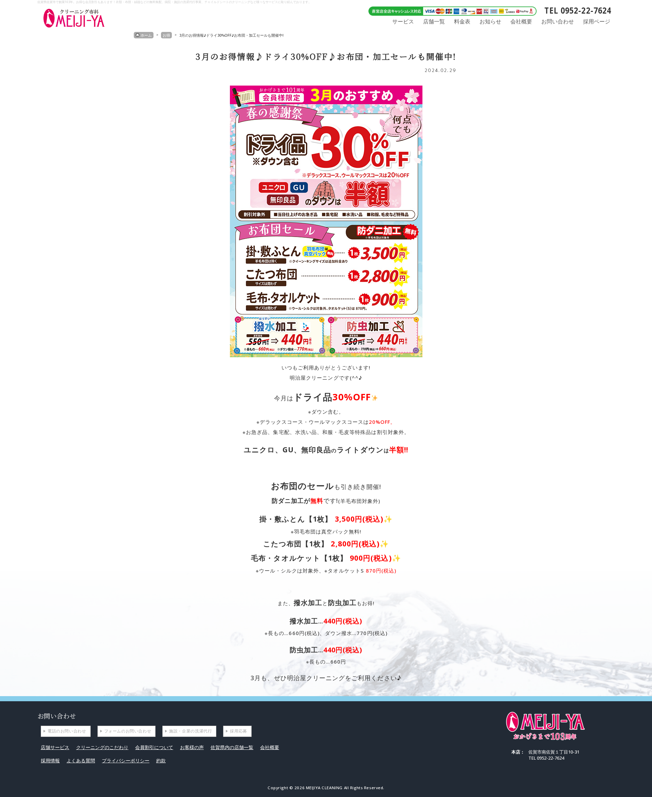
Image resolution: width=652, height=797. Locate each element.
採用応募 (238, 731)
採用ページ (596, 21)
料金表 (462, 21)
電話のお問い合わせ (67, 731)
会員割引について (154, 747)
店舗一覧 (434, 21)
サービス (403, 21)
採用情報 (50, 760)
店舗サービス (55, 747)
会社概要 (521, 21)
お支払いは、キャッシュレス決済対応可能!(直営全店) (450, 10)
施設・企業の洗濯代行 (190, 731)
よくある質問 (81, 760)
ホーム (146, 35)
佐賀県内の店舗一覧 (232, 747)
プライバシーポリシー (125, 760)
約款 (161, 760)
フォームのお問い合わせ (127, 731)
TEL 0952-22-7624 (577, 10)
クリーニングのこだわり (102, 747)
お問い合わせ (557, 21)
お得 (166, 35)
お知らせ (490, 21)
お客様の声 (192, 747)
